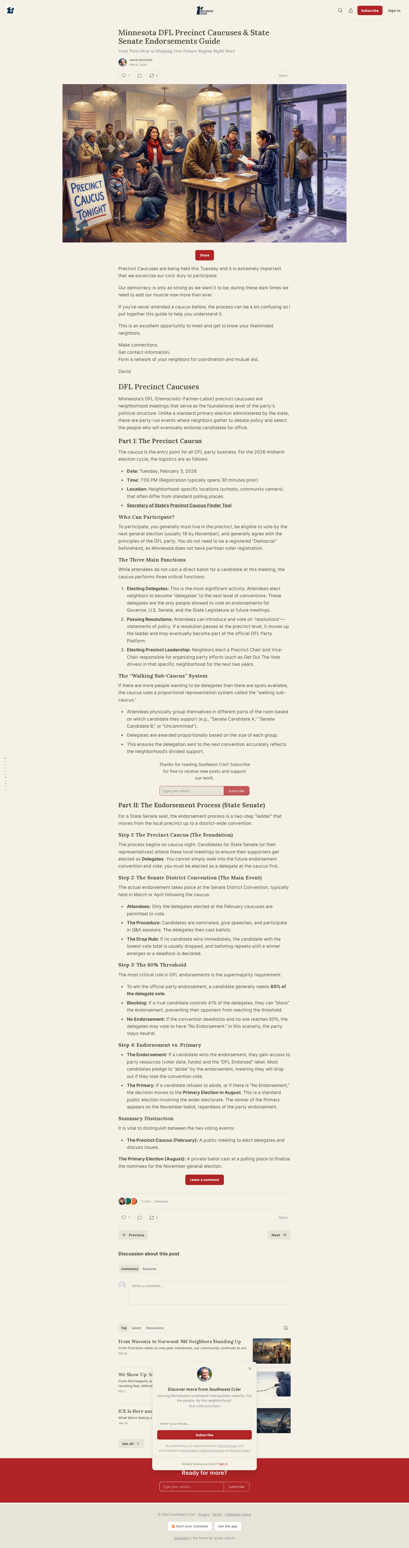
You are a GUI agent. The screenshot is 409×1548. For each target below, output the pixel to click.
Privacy (203, 1514)
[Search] (340, 10)
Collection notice (238, 1514)
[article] (204, 1351)
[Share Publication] (351, 10)
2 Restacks (160, 1201)
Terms (217, 1514)
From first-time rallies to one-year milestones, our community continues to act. (182, 1347)
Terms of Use (227, 1446)
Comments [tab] (129, 1269)
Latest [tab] (136, 1328)
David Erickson (141, 60)
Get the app (227, 1526)
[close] (250, 1368)
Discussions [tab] (155, 1328)
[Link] (112, 386)
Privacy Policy (240, 1450)
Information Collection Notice (203, 1450)
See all (128, 1443)
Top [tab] (124, 1328)
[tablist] (138, 1269)
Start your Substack (192, 1526)
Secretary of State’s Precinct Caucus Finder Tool (179, 505)
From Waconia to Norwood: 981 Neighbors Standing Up (179, 1341)
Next (275, 1234)
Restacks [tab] (149, 1269)
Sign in (394, 10)
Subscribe (370, 10)
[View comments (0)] (139, 75)
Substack (181, 1538)
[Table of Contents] (5, 774)
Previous (136, 1234)
